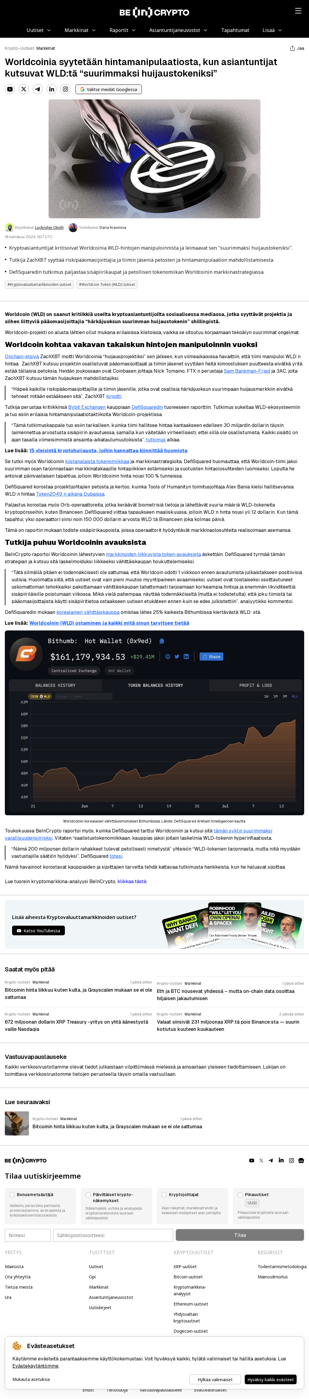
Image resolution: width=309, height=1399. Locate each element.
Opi (92, 1277)
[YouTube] (10, 89)
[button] (40, 1206)
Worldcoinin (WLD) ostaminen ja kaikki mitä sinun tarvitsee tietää (109, 623)
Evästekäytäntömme (35, 1366)
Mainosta (14, 1266)
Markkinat (46, 48)
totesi (116, 856)
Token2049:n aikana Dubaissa (70, 494)
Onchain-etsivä (22, 356)
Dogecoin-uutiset (191, 1331)
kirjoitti (113, 396)
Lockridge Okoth (49, 227)
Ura (8, 1297)
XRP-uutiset (185, 1266)
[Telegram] (38, 89)
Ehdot (88, 1390)
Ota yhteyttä (17, 1277)
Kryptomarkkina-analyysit (190, 1290)
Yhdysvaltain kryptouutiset (187, 1317)
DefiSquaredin (147, 407)
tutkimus (156, 440)
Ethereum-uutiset (191, 1304)
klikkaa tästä (131, 881)
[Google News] (301, 1160)
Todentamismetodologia (282, 1266)
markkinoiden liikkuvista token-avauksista (153, 554)
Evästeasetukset (210, 1390)
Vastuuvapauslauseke (161, 1390)
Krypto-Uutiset (19, 48)
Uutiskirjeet (100, 1307)
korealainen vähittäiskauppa (87, 612)
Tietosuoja (117, 1390)
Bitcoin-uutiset (188, 1277)
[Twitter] (24, 89)
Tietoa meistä (19, 1287)
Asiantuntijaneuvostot (111, 1297)
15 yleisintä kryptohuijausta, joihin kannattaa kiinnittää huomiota (108, 450)
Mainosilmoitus (273, 1277)
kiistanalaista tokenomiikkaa (97, 461)
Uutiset (96, 1266)
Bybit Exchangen (87, 407)
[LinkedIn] (51, 89)
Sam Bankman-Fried (247, 371)
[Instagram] (65, 89)
